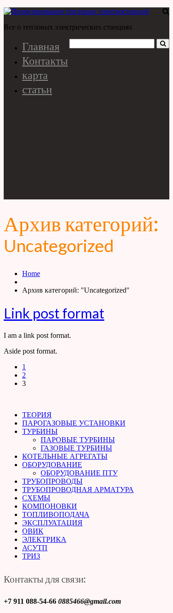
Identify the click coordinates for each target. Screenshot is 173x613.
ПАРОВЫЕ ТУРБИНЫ (78, 440)
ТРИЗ (31, 556)
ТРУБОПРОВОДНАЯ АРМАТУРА (78, 489)
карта (35, 74)
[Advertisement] (86, 151)
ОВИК (32, 531)
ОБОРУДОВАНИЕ (52, 465)
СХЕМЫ (36, 498)
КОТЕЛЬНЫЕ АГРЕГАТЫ (64, 456)
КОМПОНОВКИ (49, 506)
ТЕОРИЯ (37, 415)
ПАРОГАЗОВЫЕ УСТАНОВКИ (73, 423)
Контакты (45, 60)
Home (31, 273)
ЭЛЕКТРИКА (44, 539)
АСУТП (35, 548)
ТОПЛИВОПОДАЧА (55, 514)
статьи (37, 89)
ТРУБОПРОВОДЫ (52, 481)
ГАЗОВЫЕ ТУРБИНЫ (76, 448)
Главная (41, 46)
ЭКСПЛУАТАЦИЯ (52, 523)
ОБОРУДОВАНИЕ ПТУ (79, 473)
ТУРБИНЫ (40, 431)
